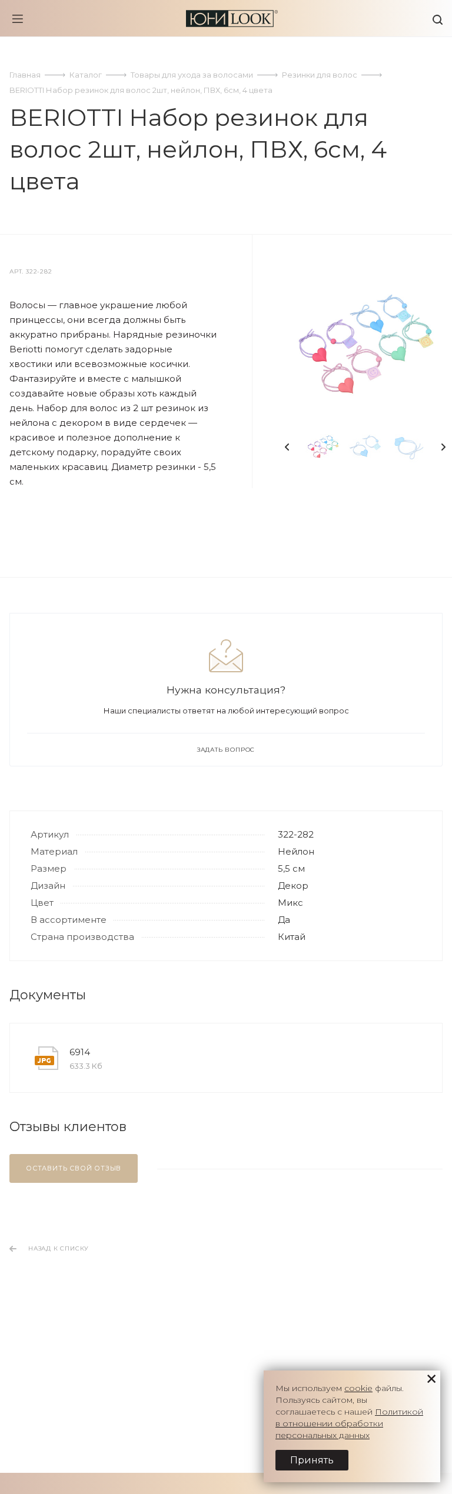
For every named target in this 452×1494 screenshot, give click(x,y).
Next (443, 447)
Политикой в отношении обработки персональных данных (349, 1423)
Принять (312, 1460)
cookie (358, 1388)
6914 (79, 1052)
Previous (287, 447)
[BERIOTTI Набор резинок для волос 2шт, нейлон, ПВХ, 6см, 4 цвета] (365, 346)
